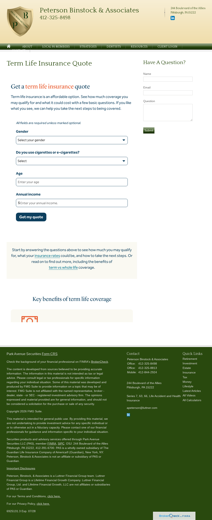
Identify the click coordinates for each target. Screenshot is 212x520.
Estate (187, 368)
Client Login (167, 46)
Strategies (88, 46)
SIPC (61, 443)
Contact (18, 50)
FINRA (51, 443)
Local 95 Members (56, 46)
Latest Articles (192, 390)
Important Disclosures (21, 468)
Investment (190, 363)
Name (147, 73)
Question (149, 101)
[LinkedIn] (173, 19)
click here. (54, 496)
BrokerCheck (99, 361)
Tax (185, 377)
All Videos (189, 395)
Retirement (190, 358)
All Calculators (192, 400)
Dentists (114, 46)
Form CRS (50, 354)
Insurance (189, 372)
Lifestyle (188, 386)
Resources (139, 46)
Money (187, 381)
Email (147, 87)
